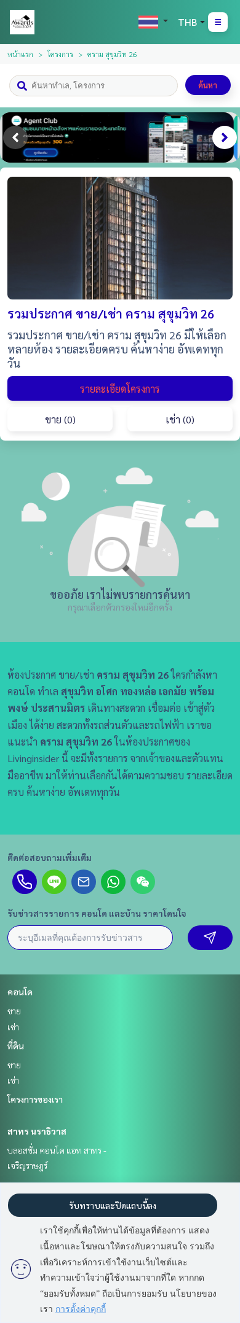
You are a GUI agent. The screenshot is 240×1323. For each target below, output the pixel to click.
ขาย (14, 1010)
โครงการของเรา (35, 1099)
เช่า (13, 1026)
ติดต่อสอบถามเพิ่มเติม (49, 857)
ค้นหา (207, 85)
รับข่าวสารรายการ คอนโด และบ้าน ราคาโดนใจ (96, 913)
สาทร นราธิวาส (36, 1130)
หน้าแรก (20, 54)
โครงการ (60, 54)
